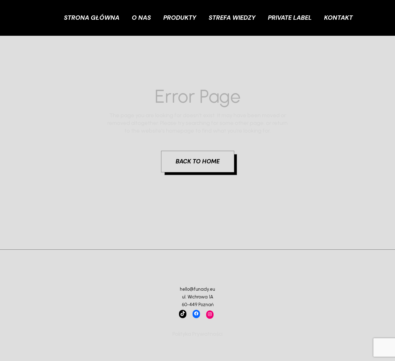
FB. (381, 9)
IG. (381, 26)
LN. (382, 18)
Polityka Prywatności (197, 333)
